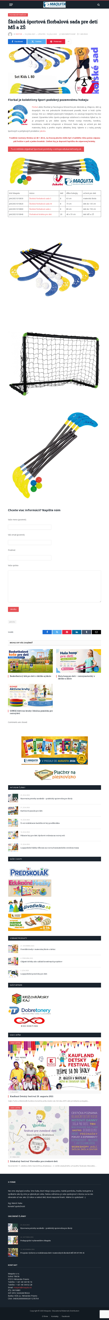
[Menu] (11, 5)
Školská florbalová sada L (40, 209)
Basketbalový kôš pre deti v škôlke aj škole (30, 676)
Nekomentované (68, 34)
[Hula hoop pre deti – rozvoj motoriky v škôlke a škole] (78, 661)
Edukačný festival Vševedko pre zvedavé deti (34, 1161)
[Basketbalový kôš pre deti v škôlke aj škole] (30, 661)
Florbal (35, 107)
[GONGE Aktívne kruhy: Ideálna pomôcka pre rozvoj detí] (30, 695)
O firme (45, 1316)
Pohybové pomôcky (18, 15)
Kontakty (54, 1316)
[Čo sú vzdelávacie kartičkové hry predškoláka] (13, 822)
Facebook (66, 1316)
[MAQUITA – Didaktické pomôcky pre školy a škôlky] (54, 4)
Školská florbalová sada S (40, 198)
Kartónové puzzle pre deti (31, 811)
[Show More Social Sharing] (68, 41)
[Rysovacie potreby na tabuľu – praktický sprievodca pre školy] (13, 798)
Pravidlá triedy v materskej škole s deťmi (37, 949)
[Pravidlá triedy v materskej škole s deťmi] (13, 948)
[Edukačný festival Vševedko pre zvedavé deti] (54, 1130)
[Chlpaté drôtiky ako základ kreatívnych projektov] (13, 961)
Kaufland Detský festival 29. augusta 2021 (31, 1096)
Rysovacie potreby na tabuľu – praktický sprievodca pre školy (46, 798)
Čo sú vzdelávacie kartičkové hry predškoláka (40, 823)
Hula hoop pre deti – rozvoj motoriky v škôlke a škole (76, 677)
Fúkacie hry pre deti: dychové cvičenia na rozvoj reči (42, 835)
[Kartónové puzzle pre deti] (13, 810)
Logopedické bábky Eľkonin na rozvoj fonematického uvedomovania (49, 848)
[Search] (98, 5)
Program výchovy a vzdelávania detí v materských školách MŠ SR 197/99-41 (52, 1253)
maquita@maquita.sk (23, 1287)
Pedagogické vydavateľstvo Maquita (35, 1240)
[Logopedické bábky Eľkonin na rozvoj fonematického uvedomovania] (13, 847)
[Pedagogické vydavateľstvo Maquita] (13, 1240)
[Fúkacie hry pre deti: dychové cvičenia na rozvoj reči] (13, 835)
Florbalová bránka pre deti (40, 214)
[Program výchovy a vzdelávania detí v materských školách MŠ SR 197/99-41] (13, 1252)
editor (19, 34)
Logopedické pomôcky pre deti (33, 974)
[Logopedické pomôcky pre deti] (13, 973)
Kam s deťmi (15, 1043)
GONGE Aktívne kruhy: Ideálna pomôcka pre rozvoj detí (31, 712)
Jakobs (43, 131)
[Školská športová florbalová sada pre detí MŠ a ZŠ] (54, 70)
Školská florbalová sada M (40, 203)
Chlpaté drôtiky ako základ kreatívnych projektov (41, 961)
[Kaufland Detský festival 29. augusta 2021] (54, 1065)
